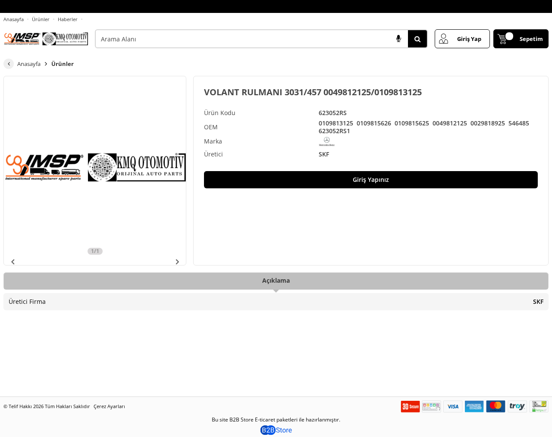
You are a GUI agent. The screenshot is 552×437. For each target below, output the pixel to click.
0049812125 (450, 123)
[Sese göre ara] (398, 38)
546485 (518, 123)
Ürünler (41, 19)
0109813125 (336, 123)
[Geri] (8, 64)
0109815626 (374, 123)
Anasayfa (13, 19)
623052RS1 (334, 131)
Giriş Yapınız (371, 179)
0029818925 (487, 123)
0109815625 (412, 123)
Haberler (68, 19)
